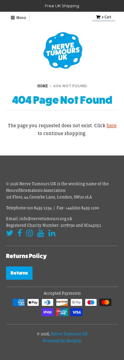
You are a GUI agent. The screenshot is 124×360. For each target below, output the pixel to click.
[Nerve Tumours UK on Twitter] (9, 233)
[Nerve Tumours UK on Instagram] (29, 233)
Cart (106, 17)
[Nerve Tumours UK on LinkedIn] (51, 233)
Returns (19, 273)
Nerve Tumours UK (69, 333)
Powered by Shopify (62, 340)
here (111, 125)
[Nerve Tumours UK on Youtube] (40, 233)
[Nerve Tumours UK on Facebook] (19, 233)
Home (42, 86)
